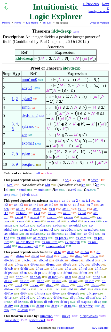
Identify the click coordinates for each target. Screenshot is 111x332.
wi (67, 180)
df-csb (8, 268)
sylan (26, 154)
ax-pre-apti (72, 242)
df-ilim (56, 281)
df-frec (57, 297)
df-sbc (96, 264)
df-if (98, 268)
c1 (7, 190)
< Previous (91, 4)
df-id (81, 277)
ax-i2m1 (71, 234)
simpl (26, 107)
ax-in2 (48, 205)
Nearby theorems (99, 11)
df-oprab (73, 293)
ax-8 (52, 209)
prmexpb (46, 316)
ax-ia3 (18, 205)
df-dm (65, 285)
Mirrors (6, 22)
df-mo (94, 256)
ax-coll (52, 217)
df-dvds (23, 310)
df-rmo (51, 264)
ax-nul (85, 217)
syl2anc (28, 126)
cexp (7, 195)
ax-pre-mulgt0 (28, 246)
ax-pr (20, 221)
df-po (96, 277)
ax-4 (37, 213)
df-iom (89, 281)
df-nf (49, 256)
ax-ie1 (20, 209)
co (83, 185)
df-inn (24, 306)
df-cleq (26, 260)
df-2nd (24, 297)
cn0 (73, 190)
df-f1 (83, 289)
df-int (83, 273)
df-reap (82, 302)
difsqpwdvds (89, 316)
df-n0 (40, 306)
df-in (54, 268)
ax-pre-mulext (55, 246)
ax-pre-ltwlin (25, 242)
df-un (39, 268)
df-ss (68, 268)
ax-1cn (24, 225)
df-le (33, 302)
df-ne (74, 260)
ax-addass (11, 234)
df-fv (23, 293)
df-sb (64, 256)
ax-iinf (72, 221)
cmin (41, 190)
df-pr (37, 273)
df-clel (43, 260)
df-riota (40, 293)
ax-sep (68, 217)
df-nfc (60, 260)
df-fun (42, 289)
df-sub (48, 302)
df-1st (8, 297)
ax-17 (52, 213)
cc (97, 185)
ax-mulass (32, 234)
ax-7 (90, 205)
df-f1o (8, 293)
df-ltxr (18, 302)
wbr (47, 185)
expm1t (28, 143)
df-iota (25, 289)
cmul (22, 190)
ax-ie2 (37, 209)
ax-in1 (33, 205)
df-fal (35, 256)
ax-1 (65, 200)
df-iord (24, 281)
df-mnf (90, 297)
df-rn (80, 285)
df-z (54, 306)
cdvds (26, 195)
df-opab (35, 277)
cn (57, 190)
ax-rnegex (40, 238)
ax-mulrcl (46, 229)
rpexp (66, 316)
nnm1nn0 (29, 79)
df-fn (57, 289)
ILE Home (32, 22)
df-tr (68, 277)
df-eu (78, 256)
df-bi (57, 252)
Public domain (65, 327)
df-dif (24, 268)
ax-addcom (68, 229)
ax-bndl (21, 213)
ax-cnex (90, 221)
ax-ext (34, 217)
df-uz (68, 306)
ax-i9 (66, 213)
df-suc (73, 281)
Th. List (47, 22)
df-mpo (92, 293)
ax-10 (66, 209)
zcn (24, 135)
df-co (49, 285)
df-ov (56, 293)
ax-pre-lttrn (50, 242)
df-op (52, 273)
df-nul (83, 268)
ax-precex (61, 238)
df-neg (64, 302)
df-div (8, 306)
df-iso (8, 281)
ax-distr (52, 234)
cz (88, 190)
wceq (95, 180)
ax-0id (21, 238)
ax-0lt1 (89, 234)
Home (17, 22)
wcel (10, 185)
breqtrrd (28, 164)
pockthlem (11, 320)
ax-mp (54, 200)
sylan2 (27, 98)
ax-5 (76, 205)
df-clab (9, 260)
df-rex (19, 264)
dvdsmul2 (30, 115)
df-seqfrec (86, 306)
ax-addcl (75, 225)
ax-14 (19, 217)
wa (79, 180)
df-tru (20, 256)
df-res (95, 285)
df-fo (97, 289)
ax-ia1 (86, 200)
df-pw (8, 273)
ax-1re (41, 225)
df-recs (41, 297)
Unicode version (99, 22)
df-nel (90, 260)
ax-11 (82, 209)
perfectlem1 (37, 320)
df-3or (85, 252)
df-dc (70, 252)
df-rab (67, 264)
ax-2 (75, 200)
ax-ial (82, 213)
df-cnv (34, 285)
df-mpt (53, 277)
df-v (81, 264)
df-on (40, 281)
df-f (70, 289)
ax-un (36, 221)
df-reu (34, 264)
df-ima (8, 289)
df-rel (18, 285)
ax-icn (57, 225)
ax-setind (53, 221)
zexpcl (27, 88)
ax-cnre (81, 238)
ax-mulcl (26, 229)
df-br (19, 277)
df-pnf (74, 297)
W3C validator (100, 327)
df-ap (97, 302)
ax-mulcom (91, 229)
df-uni (68, 273)
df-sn (23, 273)
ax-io (63, 205)
